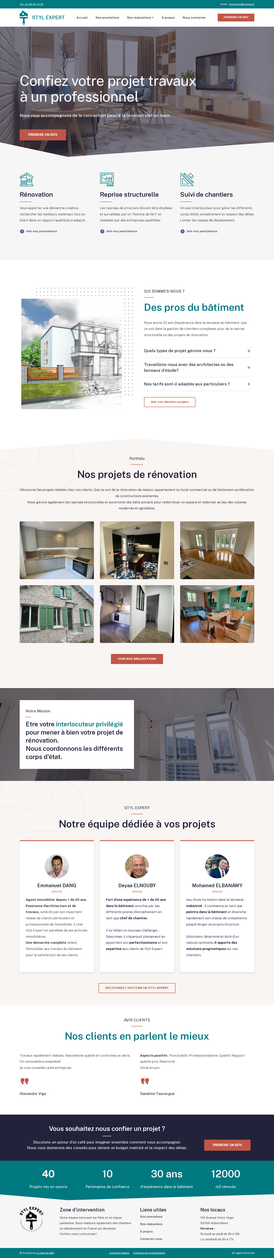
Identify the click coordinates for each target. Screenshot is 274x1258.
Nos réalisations (139, 17)
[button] (236, 17)
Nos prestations (107, 17)
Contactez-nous (151, 1239)
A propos (168, 17)
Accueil (82, 17)
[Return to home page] (24, 17)
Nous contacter (194, 17)
